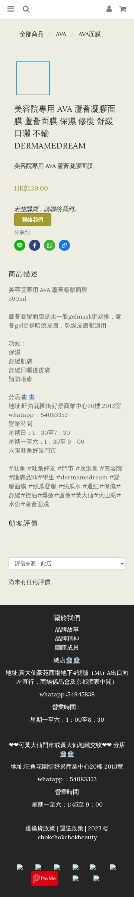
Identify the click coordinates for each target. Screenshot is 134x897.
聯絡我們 (32, 219)
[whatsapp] (49, 245)
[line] (19, 245)
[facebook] (34, 245)
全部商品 (32, 34)
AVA (61, 34)
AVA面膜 (90, 34)
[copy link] (64, 245)
